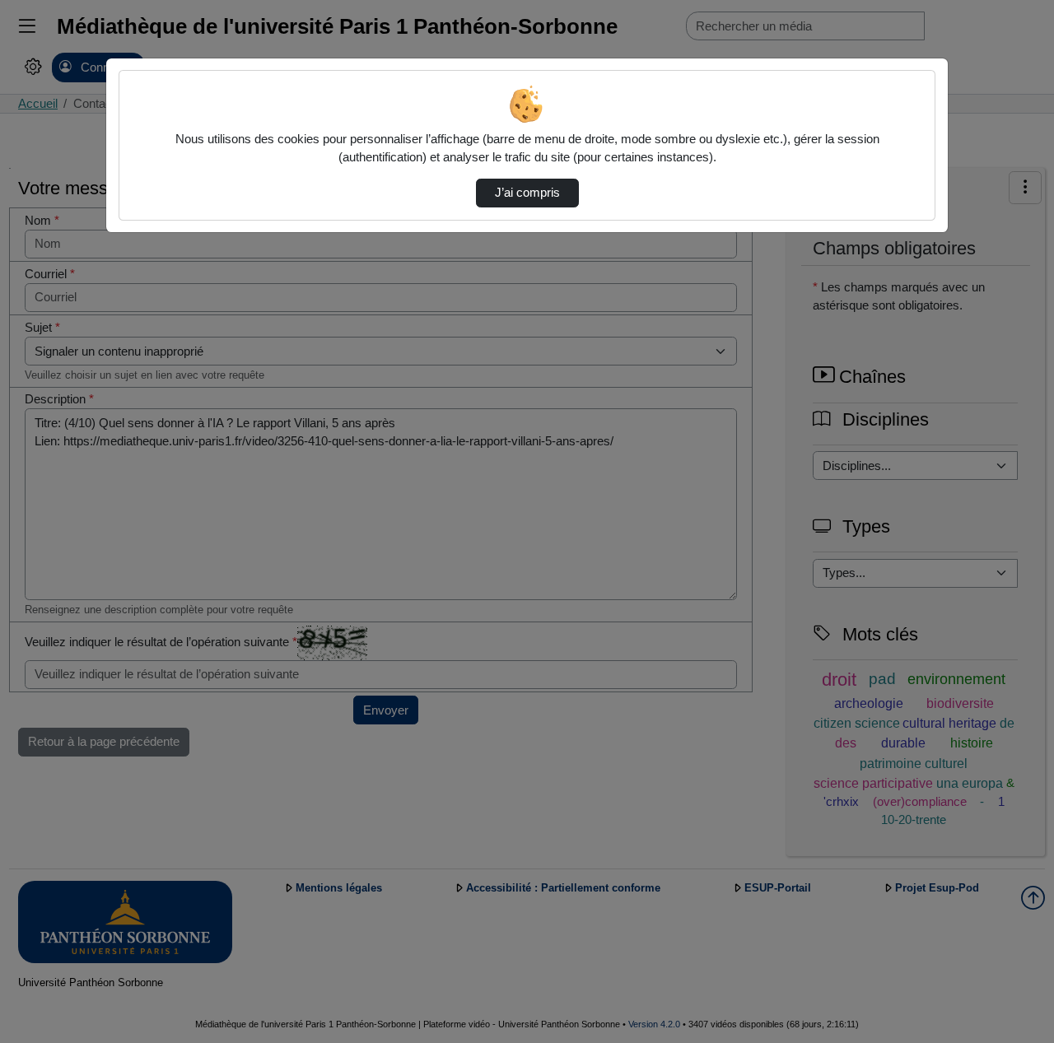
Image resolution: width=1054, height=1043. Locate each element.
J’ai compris (527, 192)
